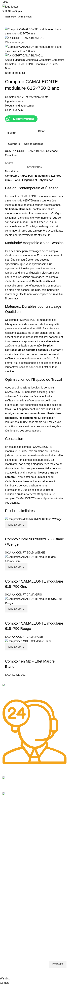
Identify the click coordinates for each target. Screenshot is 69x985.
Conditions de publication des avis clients (24, 891)
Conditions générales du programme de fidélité (27, 897)
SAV (5, 926)
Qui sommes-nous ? (13, 834)
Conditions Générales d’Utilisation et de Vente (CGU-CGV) (33, 902)
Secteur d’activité (12, 828)
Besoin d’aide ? (12, 845)
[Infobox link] (34, 692)
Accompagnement (12, 937)
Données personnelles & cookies (20, 885)
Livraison (7, 874)
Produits (7, 822)
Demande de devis (12, 931)
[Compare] (9, 654)
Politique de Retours (13, 862)
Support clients (10, 920)
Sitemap (8, 811)
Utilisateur (10, 880)
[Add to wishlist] (27, 654)
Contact (7, 839)
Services (8, 908)
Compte (7, 851)
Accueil (6, 816)
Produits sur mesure (13, 914)
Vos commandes (11, 857)
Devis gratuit (9, 868)
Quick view (18, 654)
